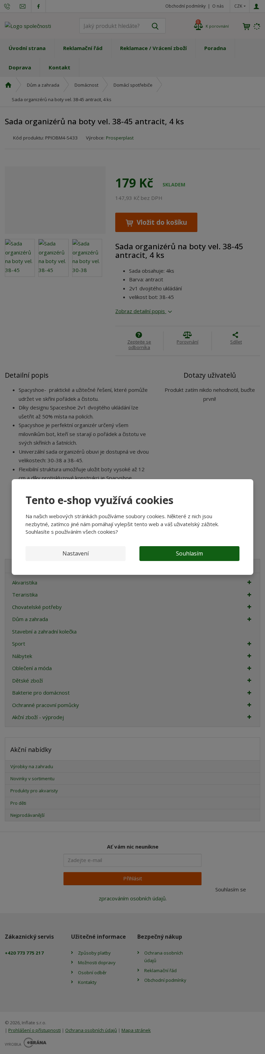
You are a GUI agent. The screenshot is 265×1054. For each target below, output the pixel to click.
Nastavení (75, 553)
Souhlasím (189, 553)
